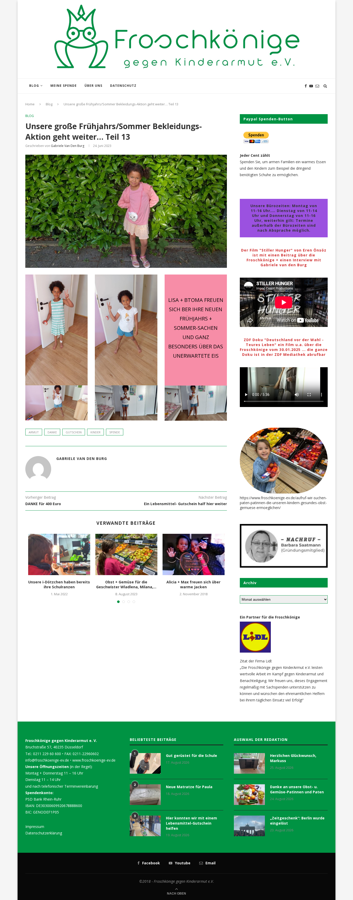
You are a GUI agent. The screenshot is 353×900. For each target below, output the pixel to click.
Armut (34, 432)
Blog (34, 85)
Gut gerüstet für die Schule (191, 755)
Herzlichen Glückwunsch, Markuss (293, 758)
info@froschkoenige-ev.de (47, 760)
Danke (52, 432)
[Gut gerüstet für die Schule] (145, 763)
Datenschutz (123, 85)
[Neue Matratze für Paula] (145, 794)
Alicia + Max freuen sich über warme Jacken (193, 585)
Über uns (93, 85)
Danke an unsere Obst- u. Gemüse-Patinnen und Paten (297, 789)
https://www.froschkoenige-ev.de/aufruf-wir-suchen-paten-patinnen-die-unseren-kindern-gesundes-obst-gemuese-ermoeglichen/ (283, 502)
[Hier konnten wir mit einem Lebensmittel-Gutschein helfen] (145, 826)
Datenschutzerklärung (43, 833)
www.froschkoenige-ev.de (94, 760)
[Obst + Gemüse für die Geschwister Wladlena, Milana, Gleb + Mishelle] (126, 554)
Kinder (95, 432)
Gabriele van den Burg (67, 146)
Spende (114, 432)
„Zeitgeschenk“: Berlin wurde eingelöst (297, 821)
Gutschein (74, 432)
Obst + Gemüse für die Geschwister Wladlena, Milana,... (126, 585)
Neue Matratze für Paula (189, 786)
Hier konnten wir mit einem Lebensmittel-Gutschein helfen (191, 823)
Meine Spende (63, 85)
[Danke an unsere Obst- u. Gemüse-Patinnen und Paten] (249, 794)
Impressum (34, 826)
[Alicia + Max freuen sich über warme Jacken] (194, 554)
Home (30, 104)
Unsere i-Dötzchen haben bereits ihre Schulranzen (59, 585)
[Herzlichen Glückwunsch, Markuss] (249, 763)
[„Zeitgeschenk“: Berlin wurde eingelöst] (249, 826)
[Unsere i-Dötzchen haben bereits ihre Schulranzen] (59, 554)
